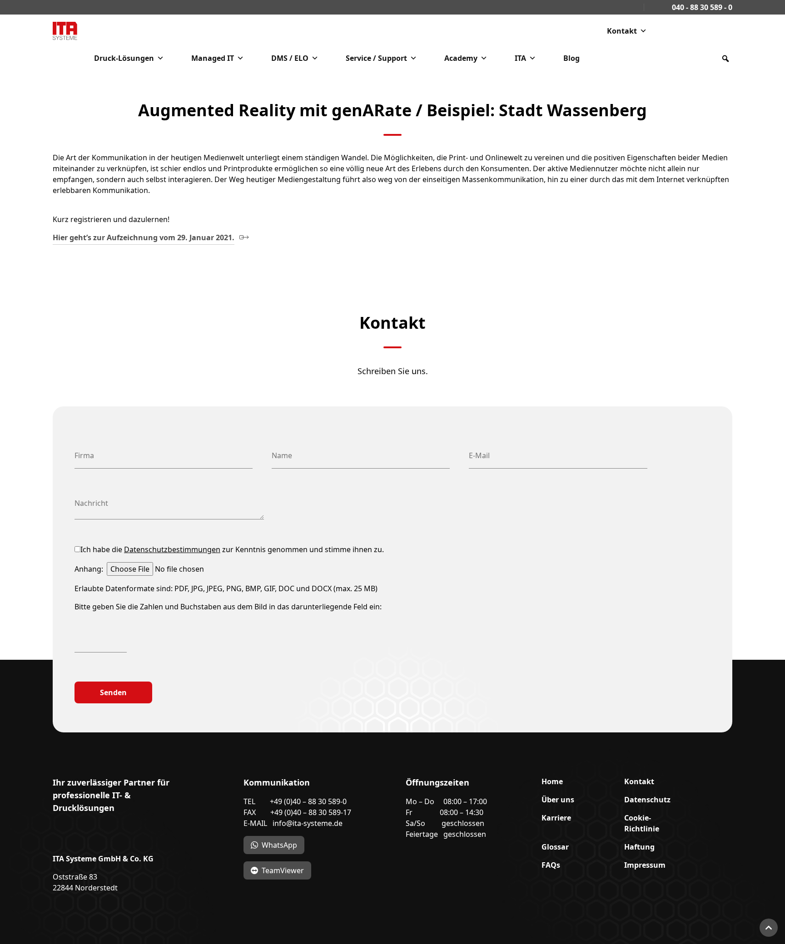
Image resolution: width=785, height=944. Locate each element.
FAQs (551, 865)
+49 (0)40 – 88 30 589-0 (308, 801)
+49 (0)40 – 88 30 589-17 (310, 812)
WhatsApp (279, 845)
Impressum (645, 865)
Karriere (556, 818)
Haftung (639, 847)
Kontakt (622, 31)
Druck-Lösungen (124, 58)
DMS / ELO (289, 58)
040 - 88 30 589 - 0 (701, 7)
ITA (520, 58)
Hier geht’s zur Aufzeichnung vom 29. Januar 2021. (143, 237)
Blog (571, 58)
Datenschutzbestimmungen (172, 549)
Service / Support (376, 58)
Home (552, 781)
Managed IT (212, 58)
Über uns (558, 800)
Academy (460, 58)
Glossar (555, 847)
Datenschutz (647, 800)
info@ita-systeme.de (308, 823)
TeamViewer (283, 870)
